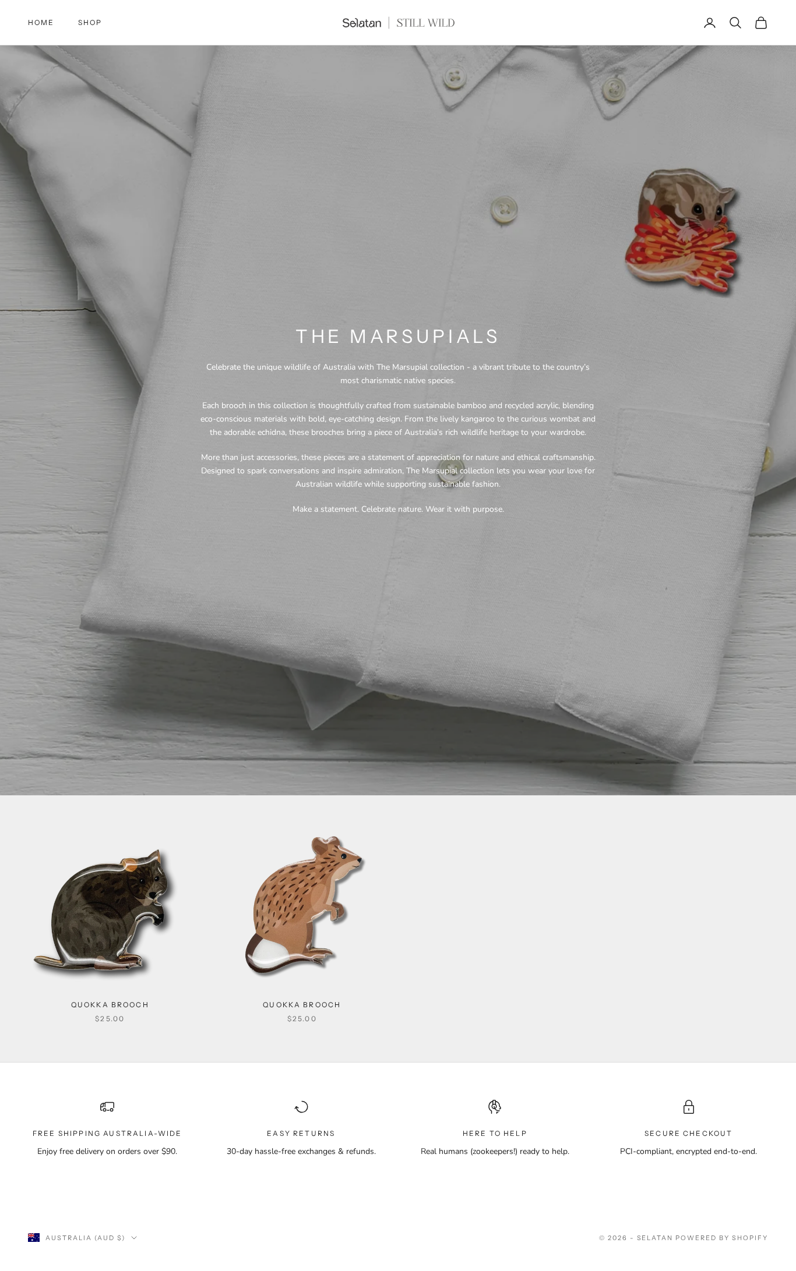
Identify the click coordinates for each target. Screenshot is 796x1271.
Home (41, 22)
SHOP (90, 22)
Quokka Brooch (110, 1004)
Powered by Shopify (721, 1238)
